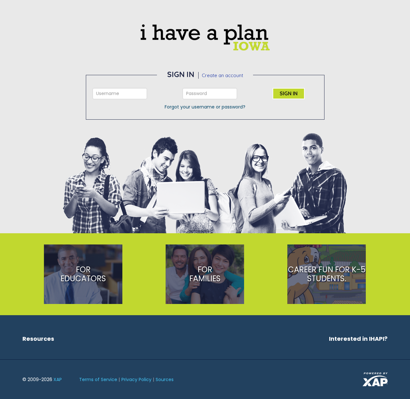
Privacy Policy (136, 379)
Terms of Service (98, 379)
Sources (165, 379)
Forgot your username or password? (205, 107)
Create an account (222, 75)
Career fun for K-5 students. (326, 274)
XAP (57, 379)
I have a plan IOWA (205, 37)
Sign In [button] (289, 93)
